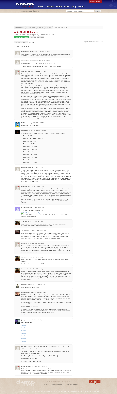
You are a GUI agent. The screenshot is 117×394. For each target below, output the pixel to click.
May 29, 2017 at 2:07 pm (39, 230)
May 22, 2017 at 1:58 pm (37, 257)
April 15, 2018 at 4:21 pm (36, 207)
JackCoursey (25, 230)
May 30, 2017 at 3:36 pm (37, 221)
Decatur (49, 27)
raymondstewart (26, 366)
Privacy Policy (87, 391)
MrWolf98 (24, 284)
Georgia (41, 27)
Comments (31, 42)
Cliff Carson (25, 292)
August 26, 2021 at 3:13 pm (38, 123)
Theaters (49, 6)
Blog (73, 6)
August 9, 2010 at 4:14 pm (38, 292)
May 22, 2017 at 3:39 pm (37, 243)
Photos (58, 6)
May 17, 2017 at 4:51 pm (37, 269)
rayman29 (24, 243)
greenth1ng (25, 130)
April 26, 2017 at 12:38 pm (37, 284)
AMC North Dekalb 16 (60, 27)
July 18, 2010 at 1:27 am (62, 346)
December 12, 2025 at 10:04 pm (40, 51)
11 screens (33, 37)
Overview (17, 42)
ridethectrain (25, 51)
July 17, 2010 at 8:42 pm (41, 366)
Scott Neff (24, 221)
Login (92, 1)
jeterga (23, 320)
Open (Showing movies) (21, 37)
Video (67, 6)
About (81, 6)
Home (40, 6)
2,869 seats (40, 37)
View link (23, 315)
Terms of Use (95, 391)
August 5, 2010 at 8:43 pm (35, 320)
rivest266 (24, 207)
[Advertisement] (58, 20)
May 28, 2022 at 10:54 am (38, 71)
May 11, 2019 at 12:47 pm (38, 130)
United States (31, 27)
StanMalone (25, 71)
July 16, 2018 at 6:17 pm (38, 186)
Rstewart (24, 167)
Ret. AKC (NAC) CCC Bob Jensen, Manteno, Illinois (37, 346)
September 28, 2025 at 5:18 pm (40, 60)
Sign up (98, 1)
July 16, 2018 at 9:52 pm (36, 167)
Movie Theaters (19, 27)
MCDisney (24, 123)
